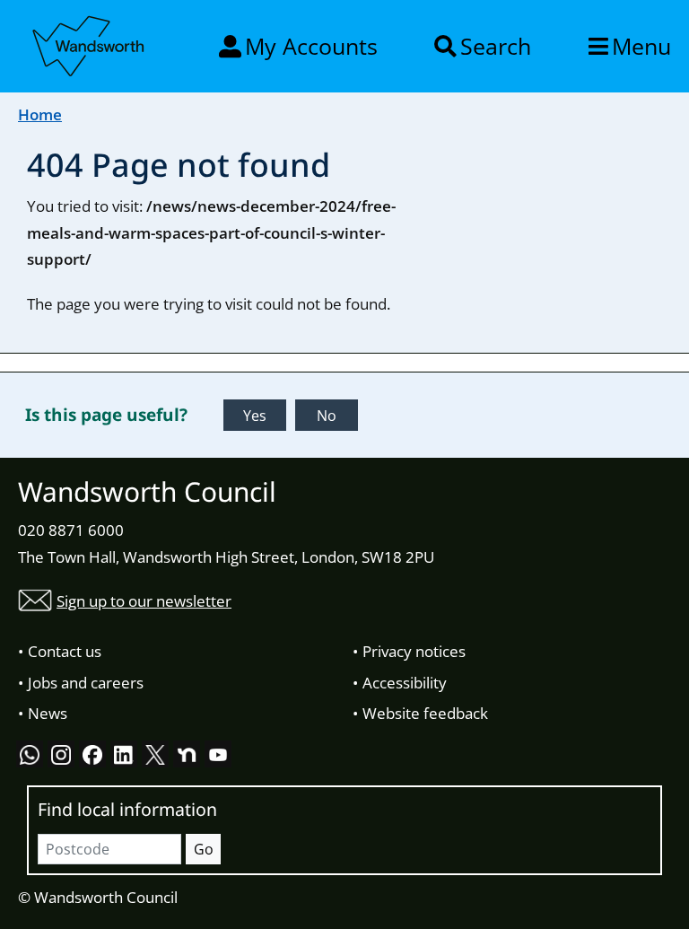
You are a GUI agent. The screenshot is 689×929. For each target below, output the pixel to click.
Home (40, 114)
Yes (254, 415)
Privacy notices (414, 651)
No (326, 415)
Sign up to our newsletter (144, 601)
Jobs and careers (86, 682)
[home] (89, 43)
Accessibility (404, 682)
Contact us (64, 651)
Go (204, 849)
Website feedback (425, 713)
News (47, 713)
